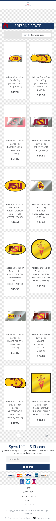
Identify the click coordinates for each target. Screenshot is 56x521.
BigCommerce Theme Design (18, 518)
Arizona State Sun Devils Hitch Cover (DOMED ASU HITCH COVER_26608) (15, 210)
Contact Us (28, 504)
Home (28, 488)
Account (28, 492)
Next (46, 435)
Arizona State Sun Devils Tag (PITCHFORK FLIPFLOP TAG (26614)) (41, 83)
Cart (28, 500)
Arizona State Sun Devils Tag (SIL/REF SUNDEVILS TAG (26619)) (41, 210)
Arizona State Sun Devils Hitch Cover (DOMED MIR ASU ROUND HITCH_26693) (41, 274)
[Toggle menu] (4, 5)
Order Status (28, 496)
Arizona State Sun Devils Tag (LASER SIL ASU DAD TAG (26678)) (15, 341)
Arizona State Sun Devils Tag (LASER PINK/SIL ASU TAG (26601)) (15, 147)
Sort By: (27, 35)
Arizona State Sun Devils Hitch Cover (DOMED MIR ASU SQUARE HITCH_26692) (41, 408)
